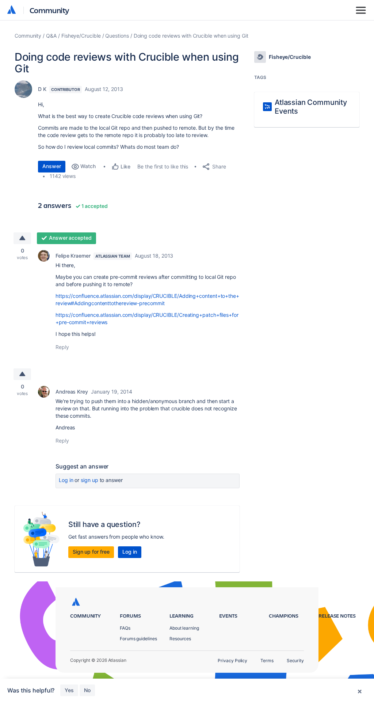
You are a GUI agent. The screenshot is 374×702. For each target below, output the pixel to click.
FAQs (125, 628)
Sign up (89, 480)
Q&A (51, 36)
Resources (180, 638)
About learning (184, 628)
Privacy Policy (232, 660)
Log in (66, 480)
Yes (69, 690)
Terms (267, 660)
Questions (117, 36)
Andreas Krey (72, 391)
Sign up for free (91, 552)
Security (295, 660)
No (87, 690)
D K (42, 89)
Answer (51, 166)
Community (49, 10)
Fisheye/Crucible (81, 36)
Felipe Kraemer (73, 256)
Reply (62, 347)
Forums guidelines (138, 638)
